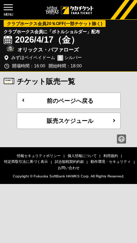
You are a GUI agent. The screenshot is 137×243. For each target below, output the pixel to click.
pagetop (121, 139)
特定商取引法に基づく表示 (26, 162)
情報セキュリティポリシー (39, 156)
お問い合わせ (69, 168)
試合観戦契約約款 (69, 162)
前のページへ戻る (70, 101)
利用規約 (110, 156)
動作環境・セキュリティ (111, 162)
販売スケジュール (70, 121)
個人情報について (82, 156)
